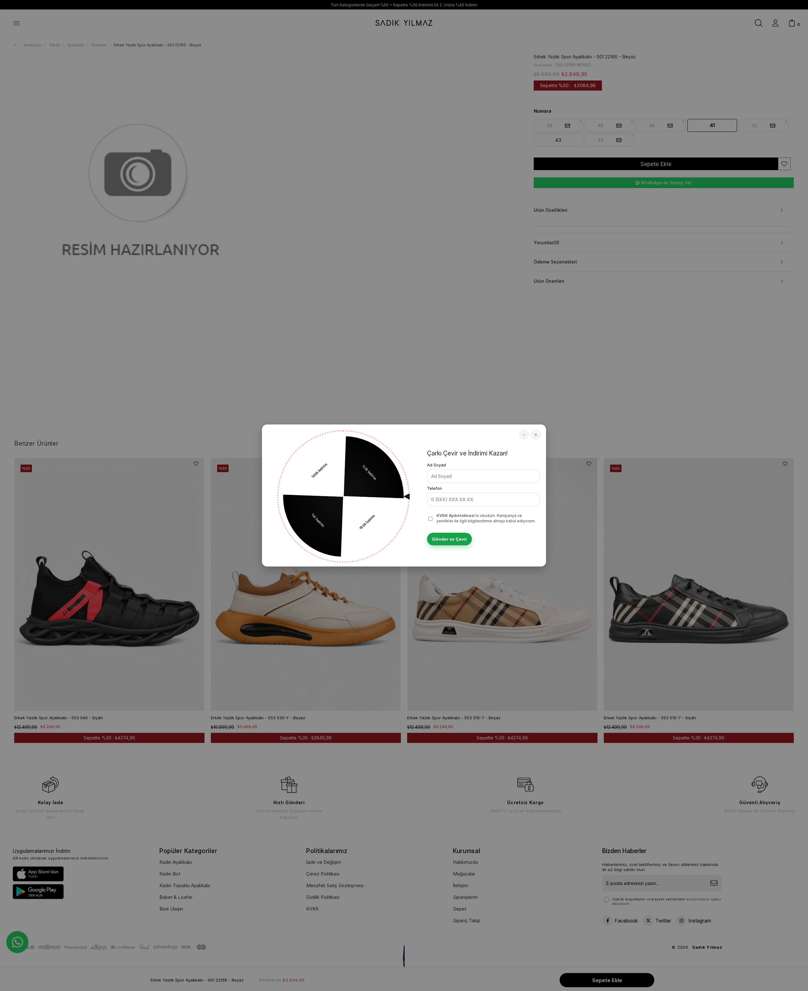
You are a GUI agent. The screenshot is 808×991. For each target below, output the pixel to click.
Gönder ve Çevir (449, 539)
